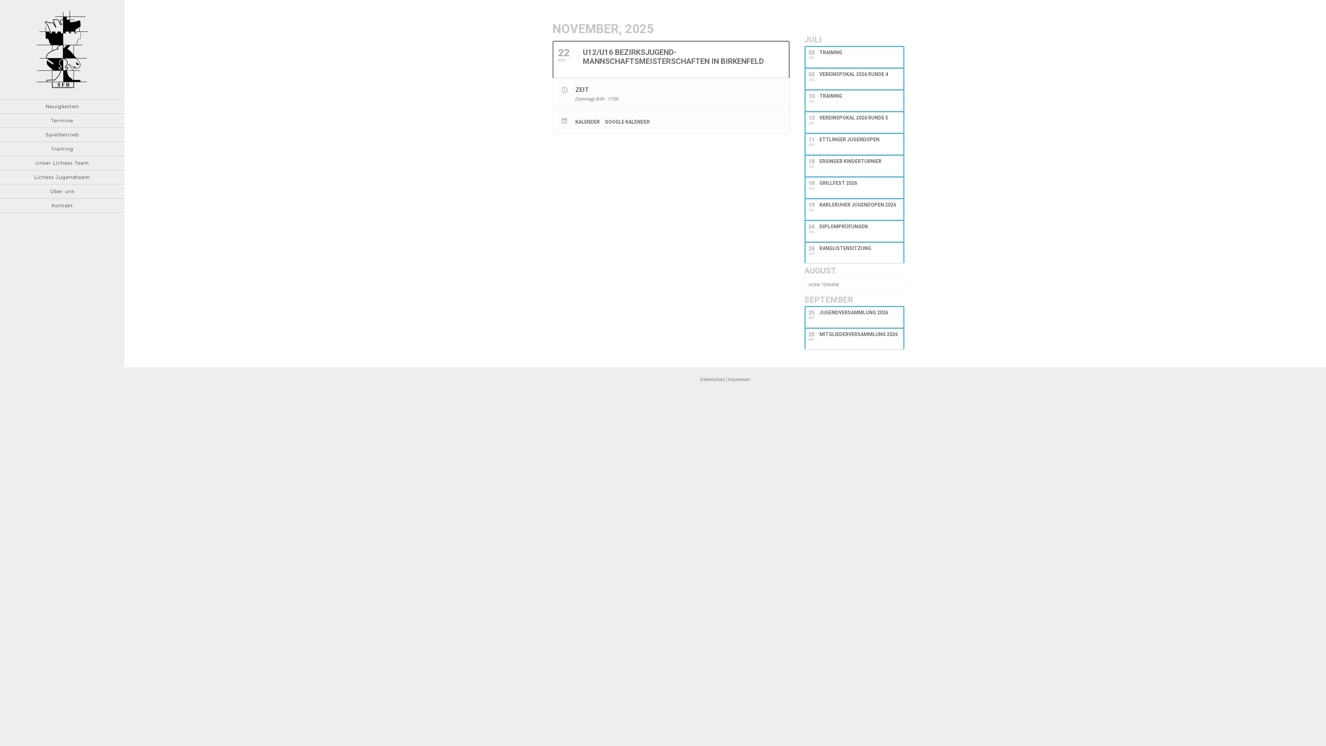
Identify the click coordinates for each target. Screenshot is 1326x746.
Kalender (587, 122)
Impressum (739, 379)
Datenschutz (712, 379)
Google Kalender (627, 122)
